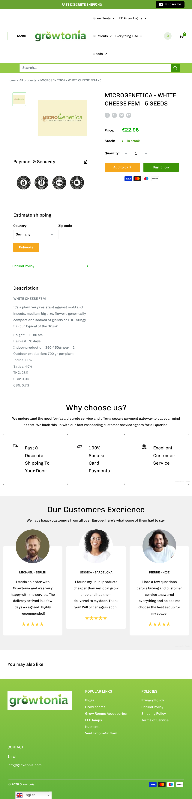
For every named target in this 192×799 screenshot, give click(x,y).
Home (12, 80)
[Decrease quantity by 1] (126, 153)
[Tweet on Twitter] (121, 115)
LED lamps (93, 720)
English (28, 795)
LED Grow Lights (130, 18)
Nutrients (100, 36)
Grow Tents (102, 18)
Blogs (89, 700)
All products (28, 80)
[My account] (168, 36)
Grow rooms (95, 707)
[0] (181, 36)
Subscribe (173, 4)
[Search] (175, 68)
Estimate (26, 247)
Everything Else (126, 36)
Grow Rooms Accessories (106, 714)
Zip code (65, 226)
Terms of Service (155, 720)
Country (20, 226)
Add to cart (122, 167)
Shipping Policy (153, 714)
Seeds (98, 54)
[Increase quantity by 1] (146, 153)
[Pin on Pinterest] (114, 115)
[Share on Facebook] (107, 115)
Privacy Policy (152, 700)
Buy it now (161, 167)
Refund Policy (23, 266)
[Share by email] (128, 115)
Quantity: (112, 153)
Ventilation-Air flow (101, 733)
